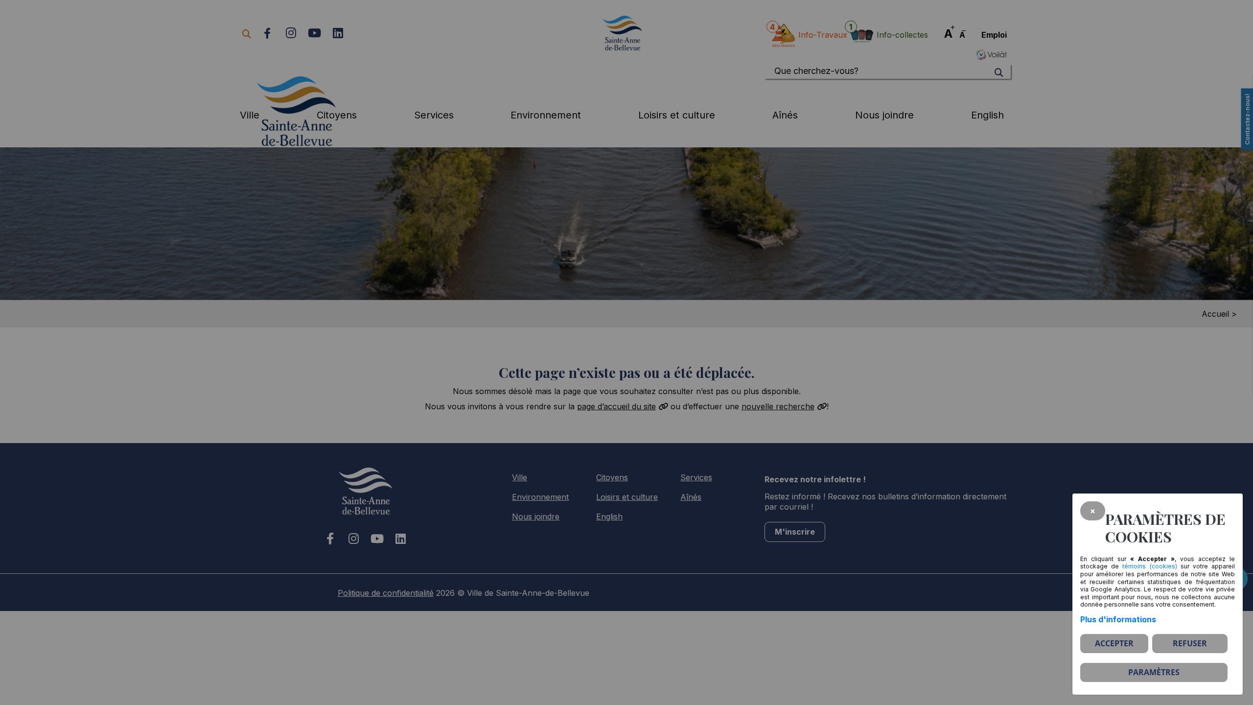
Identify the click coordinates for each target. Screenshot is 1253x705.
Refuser (1190, 643)
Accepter (1114, 643)
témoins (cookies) (1149, 566)
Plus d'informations (1118, 619)
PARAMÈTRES (1154, 672)
